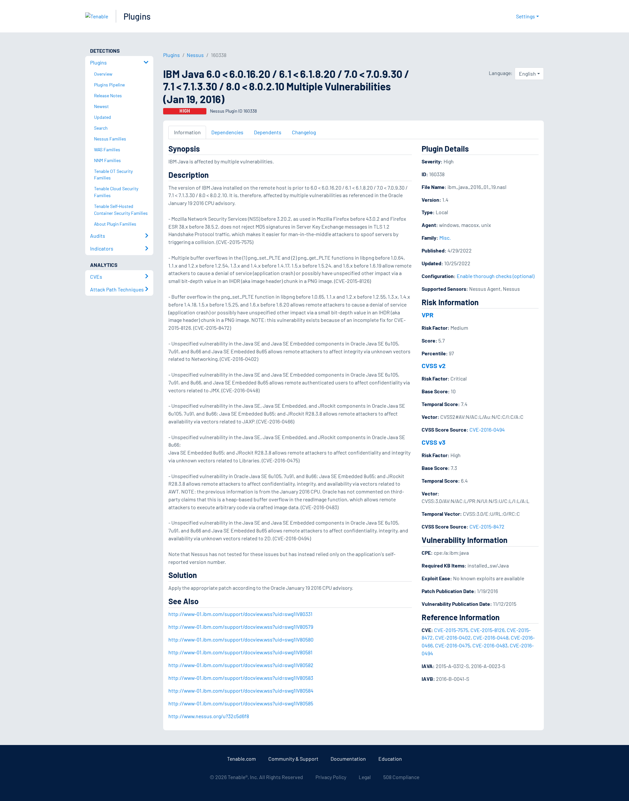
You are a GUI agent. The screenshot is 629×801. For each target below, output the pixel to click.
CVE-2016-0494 (487, 429)
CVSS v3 (434, 442)
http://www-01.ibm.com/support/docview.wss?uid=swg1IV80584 (241, 690)
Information (187, 132)
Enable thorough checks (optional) (495, 276)
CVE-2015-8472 (487, 526)
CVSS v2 (434, 365)
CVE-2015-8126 (487, 630)
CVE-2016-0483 (489, 645)
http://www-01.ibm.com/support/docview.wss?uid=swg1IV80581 (240, 652)
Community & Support (293, 758)
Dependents (267, 132)
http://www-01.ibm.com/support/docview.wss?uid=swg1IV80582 (241, 665)
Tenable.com (241, 758)
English (527, 73)
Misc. (445, 237)
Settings (525, 16)
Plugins (137, 16)
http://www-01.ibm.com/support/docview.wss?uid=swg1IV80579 (240, 627)
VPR (427, 315)
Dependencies (227, 132)
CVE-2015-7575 (451, 630)
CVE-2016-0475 (452, 645)
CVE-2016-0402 (453, 637)
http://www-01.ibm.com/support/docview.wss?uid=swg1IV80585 (240, 703)
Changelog (304, 132)
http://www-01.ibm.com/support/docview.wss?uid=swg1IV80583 (240, 678)
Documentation (348, 758)
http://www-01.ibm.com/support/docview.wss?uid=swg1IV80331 (240, 614)
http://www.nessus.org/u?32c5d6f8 (208, 716)
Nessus (195, 55)
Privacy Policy (330, 777)
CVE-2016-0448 (490, 637)
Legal (365, 777)
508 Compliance (401, 777)
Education (390, 758)
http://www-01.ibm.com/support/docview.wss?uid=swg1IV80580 (241, 639)
